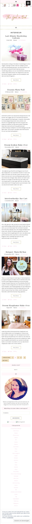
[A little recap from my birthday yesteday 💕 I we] (11, 5)
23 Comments (23, 200)
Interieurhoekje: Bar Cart (16, 198)
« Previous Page (6, 358)
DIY (16, 439)
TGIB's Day (16, 501)
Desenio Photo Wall (16, 90)
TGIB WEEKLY (16, 498)
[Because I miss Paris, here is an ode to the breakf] (21, 5)
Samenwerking (16, 483)
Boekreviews (16, 435)
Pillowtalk (16, 476)
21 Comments (24, 147)
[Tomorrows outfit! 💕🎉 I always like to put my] (14, 5)
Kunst (16, 464)
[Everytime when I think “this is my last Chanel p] (8, 5)
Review (16, 480)
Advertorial (16, 430)
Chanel (16, 437)
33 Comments (22, 40)
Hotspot (16, 458)
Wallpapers (16, 503)
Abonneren (16, 418)
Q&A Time (16, 478)
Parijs (16, 469)
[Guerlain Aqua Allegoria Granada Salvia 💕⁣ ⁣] (17, 5)
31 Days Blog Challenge (16, 428)
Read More (16, 80)
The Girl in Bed (16, 17)
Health (16, 455)
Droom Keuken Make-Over (16, 145)
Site (16, 489)
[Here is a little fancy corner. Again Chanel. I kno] (5, 5)
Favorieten (16, 446)
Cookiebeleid (10, 517)
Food (16, 451)
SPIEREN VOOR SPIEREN (16, 492)
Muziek (16, 467)
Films (16, 449)
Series (16, 485)
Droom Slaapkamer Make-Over (16, 305)
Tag (16, 496)
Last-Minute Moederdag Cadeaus (16, 37)
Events (16, 442)
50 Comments (23, 92)
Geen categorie (16, 453)
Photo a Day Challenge (16, 473)
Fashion (16, 444)
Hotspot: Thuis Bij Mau (16, 252)
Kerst (16, 462)
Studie (16, 494)
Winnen (16, 505)
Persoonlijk (16, 471)
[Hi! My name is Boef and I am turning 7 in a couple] (2, 5)
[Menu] (28, 3)
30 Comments (24, 254)
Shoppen (16, 487)
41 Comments (22, 307)
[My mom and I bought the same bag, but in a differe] (24, 5)
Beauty (16, 433)
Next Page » (5, 361)
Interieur (16, 460)
